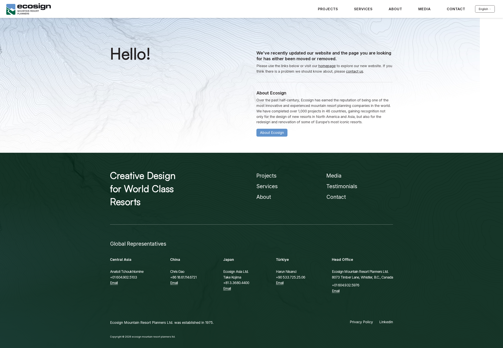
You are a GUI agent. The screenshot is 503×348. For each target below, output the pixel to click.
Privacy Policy (361, 322)
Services (267, 186)
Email (114, 283)
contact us (354, 71)
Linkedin (386, 322)
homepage (327, 66)
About (263, 197)
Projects (266, 175)
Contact (336, 197)
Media (333, 175)
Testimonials (341, 186)
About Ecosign (272, 132)
